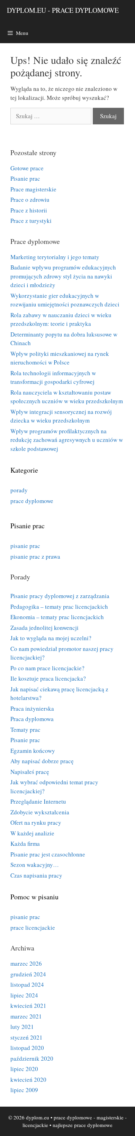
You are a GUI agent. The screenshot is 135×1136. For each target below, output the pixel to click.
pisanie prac (25, 546)
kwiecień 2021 (28, 1006)
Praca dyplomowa (32, 719)
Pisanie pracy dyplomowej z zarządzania (59, 596)
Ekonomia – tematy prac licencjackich (57, 617)
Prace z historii (28, 210)
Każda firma (25, 844)
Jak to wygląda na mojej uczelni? (50, 638)
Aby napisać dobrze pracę (42, 761)
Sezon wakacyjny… (34, 865)
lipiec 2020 (24, 1069)
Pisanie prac (25, 178)
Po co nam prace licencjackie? (47, 668)
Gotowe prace (27, 168)
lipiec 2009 (24, 1090)
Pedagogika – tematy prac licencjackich (59, 606)
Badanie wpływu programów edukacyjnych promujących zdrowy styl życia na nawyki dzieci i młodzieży (63, 276)
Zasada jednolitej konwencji (44, 628)
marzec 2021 (26, 1016)
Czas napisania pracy (36, 875)
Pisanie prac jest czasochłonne (47, 854)
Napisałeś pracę (29, 772)
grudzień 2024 (28, 974)
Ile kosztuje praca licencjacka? (48, 678)
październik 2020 (31, 1058)
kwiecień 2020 (28, 1079)
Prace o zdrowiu (30, 199)
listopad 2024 (27, 984)
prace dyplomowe (31, 501)
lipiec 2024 (24, 995)
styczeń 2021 (26, 1037)
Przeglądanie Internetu (38, 801)
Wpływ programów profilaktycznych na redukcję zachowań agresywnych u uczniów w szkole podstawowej (66, 440)
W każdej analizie (32, 833)
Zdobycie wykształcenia (39, 812)
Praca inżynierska (32, 708)
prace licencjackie (32, 927)
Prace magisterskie (33, 189)
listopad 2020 (27, 1048)
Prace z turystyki (31, 221)
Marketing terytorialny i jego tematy (54, 257)
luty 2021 (22, 1027)
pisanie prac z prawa (35, 556)
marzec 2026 (26, 963)
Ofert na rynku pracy (35, 822)
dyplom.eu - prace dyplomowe (63, 10)
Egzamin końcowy (32, 751)
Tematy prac (25, 729)
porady (19, 490)
